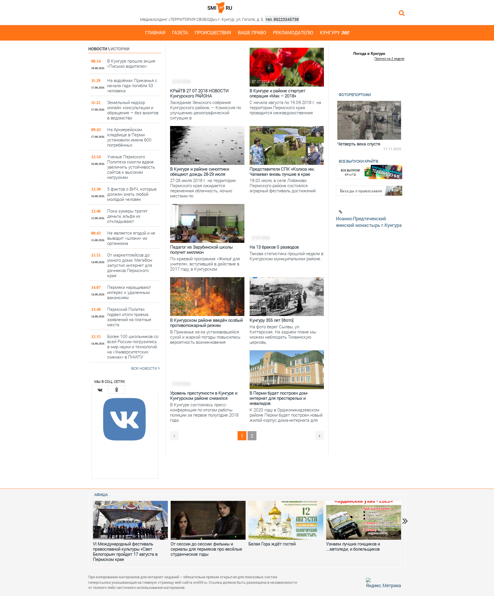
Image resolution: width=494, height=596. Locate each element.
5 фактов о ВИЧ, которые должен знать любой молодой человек (132, 194)
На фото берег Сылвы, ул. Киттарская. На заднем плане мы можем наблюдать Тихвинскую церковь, (283, 334)
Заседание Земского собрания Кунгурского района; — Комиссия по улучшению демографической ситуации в (205, 110)
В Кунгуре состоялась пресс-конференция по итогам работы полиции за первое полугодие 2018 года (204, 412)
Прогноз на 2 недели (389, 58)
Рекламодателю (293, 32)
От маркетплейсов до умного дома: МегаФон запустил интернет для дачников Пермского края (129, 265)
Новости (97, 48)
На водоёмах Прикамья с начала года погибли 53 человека (132, 85)
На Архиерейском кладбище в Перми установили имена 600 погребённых (129, 137)
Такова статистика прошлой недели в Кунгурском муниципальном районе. (286, 256)
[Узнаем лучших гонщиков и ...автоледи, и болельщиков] (363, 520)
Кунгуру (334, 32)
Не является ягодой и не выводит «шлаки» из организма (131, 238)
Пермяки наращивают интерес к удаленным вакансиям (129, 292)
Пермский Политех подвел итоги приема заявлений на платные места (129, 316)
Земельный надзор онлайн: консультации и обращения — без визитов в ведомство (132, 109)
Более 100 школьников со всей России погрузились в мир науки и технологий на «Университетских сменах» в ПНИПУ (132, 346)
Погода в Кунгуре (369, 53)
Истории (120, 48)
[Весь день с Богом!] (371, 120)
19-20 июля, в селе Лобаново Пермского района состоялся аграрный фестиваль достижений (283, 185)
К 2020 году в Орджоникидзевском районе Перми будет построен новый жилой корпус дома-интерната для (286, 415)
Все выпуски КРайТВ (358, 161)
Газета (180, 32)
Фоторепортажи (355, 94)
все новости (144, 368)
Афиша (101, 494)
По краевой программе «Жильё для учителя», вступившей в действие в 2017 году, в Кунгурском (205, 263)
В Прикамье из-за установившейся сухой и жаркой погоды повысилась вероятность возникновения (205, 337)
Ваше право (252, 32)
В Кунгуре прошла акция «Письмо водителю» (131, 63)
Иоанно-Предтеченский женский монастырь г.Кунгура (369, 221)
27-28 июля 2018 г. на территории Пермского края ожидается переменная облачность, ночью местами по (203, 188)
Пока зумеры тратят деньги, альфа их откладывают (127, 216)
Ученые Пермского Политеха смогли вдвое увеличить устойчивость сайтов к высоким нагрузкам (131, 167)
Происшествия (213, 32)
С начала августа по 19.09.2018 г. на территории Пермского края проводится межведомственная (285, 107)
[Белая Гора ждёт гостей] (285, 520)
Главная (155, 32)
